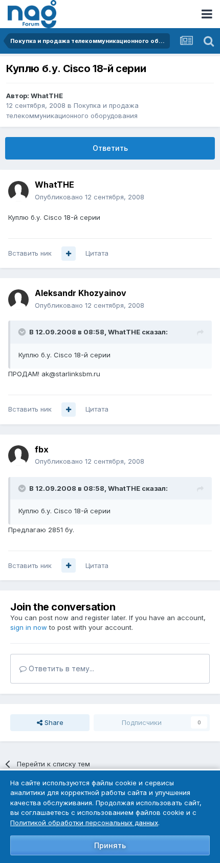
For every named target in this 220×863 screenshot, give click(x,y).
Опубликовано (89, 197)
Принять (110, 845)
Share (52, 722)
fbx (42, 449)
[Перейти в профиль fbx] (18, 455)
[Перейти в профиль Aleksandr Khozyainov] (18, 299)
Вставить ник (30, 253)
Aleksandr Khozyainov (80, 293)
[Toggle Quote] (23, 332)
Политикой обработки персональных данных (84, 823)
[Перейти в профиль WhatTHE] (18, 191)
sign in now (28, 627)
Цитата (96, 253)
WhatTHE (47, 96)
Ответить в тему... (60, 668)
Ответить (110, 148)
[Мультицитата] (68, 253)
